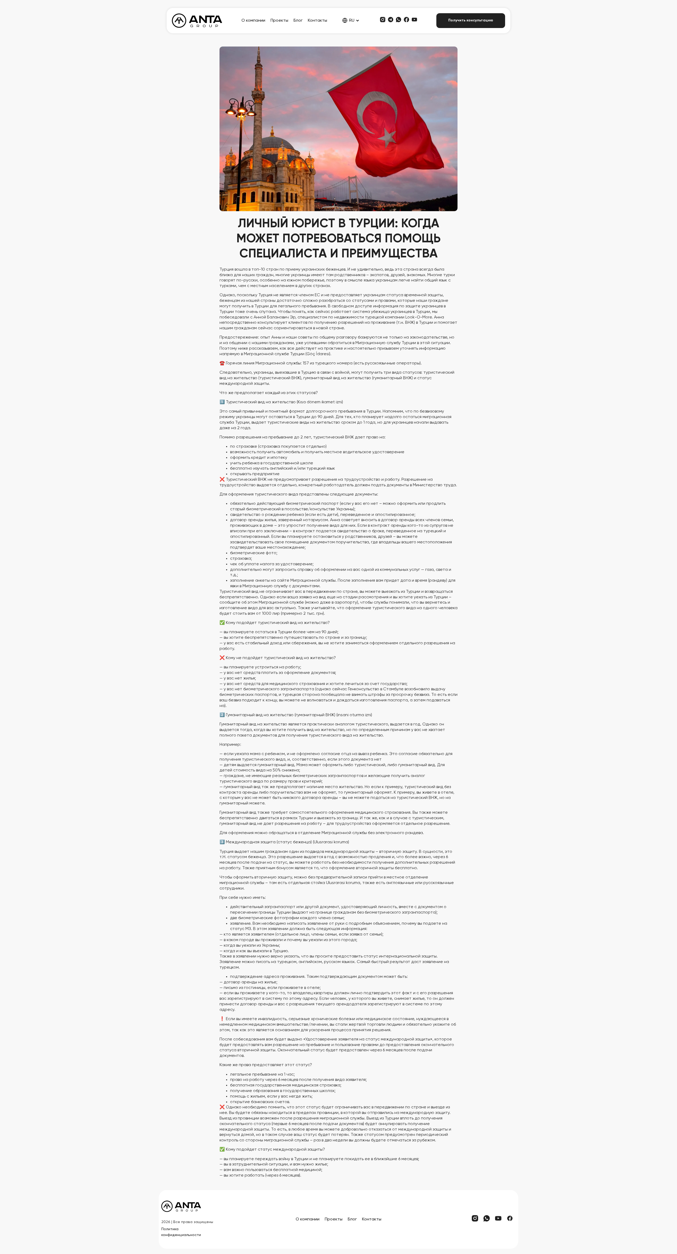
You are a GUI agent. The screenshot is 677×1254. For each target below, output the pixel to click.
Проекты (279, 20)
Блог (298, 20)
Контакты (317, 20)
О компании (253, 20)
